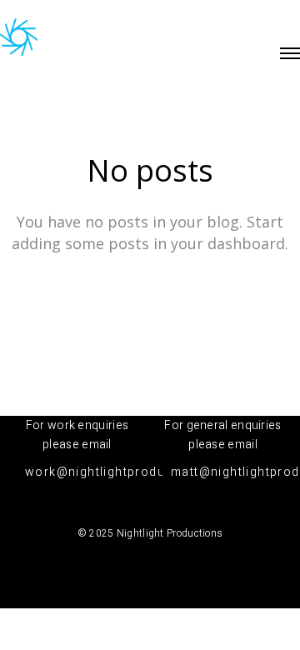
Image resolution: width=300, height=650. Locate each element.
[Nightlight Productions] (19, 38)
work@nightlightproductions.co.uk (134, 472)
